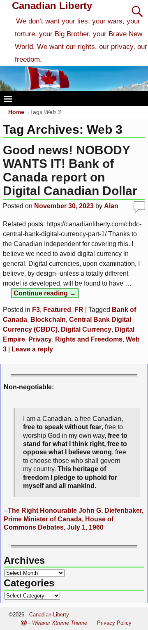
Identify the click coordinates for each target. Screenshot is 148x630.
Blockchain (48, 319)
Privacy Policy (114, 623)
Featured (57, 309)
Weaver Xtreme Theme (59, 623)
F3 (36, 309)
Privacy (40, 339)
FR (78, 309)
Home (16, 112)
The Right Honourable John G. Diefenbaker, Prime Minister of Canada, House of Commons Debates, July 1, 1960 (73, 519)
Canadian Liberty (52, 5)
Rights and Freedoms (89, 339)
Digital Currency (86, 329)
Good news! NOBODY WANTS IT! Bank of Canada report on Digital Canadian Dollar (70, 170)
